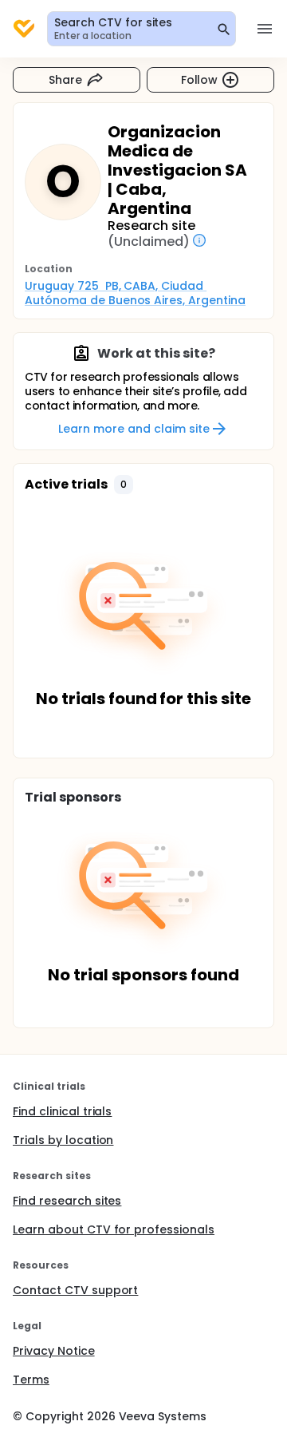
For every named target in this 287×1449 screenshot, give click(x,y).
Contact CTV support (75, 1290)
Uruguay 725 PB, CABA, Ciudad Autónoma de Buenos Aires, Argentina (135, 293)
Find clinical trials (62, 1111)
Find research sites (67, 1201)
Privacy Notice (54, 1351)
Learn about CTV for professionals (113, 1229)
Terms (31, 1380)
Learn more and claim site (133, 429)
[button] (123, 484)
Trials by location (63, 1140)
